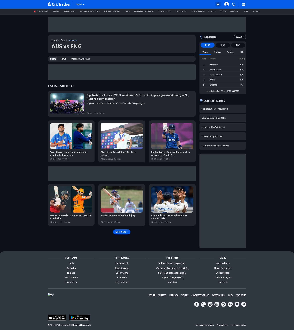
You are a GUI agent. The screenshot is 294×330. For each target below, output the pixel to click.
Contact (162, 295)
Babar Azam (122, 272)
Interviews (181, 11)
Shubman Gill (121, 263)
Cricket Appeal (223, 272)
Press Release (223, 263)
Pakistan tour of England (215, 108)
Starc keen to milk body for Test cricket (118, 153)
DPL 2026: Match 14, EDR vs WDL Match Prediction (70, 217)
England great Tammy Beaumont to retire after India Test (170, 153)
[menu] (243, 4)
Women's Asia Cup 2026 (214, 117)
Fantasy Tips (165, 11)
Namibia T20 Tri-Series (213, 127)
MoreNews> (122, 232)
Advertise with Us (200, 295)
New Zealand (71, 277)
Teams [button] (205, 52)
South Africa (71, 282)
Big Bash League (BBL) (172, 277)
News (55, 11)
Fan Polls (223, 282)
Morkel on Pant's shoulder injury (118, 215)
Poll (246, 11)
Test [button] (207, 45)
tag (63, 40)
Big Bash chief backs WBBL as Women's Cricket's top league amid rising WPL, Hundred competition (137, 97)
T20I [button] (238, 45)
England (71, 272)
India (71, 263)
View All (240, 37)
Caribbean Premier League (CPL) (172, 268)
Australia (71, 268)
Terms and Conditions (204, 325)
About (152, 295)
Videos (211, 11)
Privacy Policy (222, 325)
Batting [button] (217, 52)
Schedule (234, 11)
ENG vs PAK (69, 11)
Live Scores (42, 11)
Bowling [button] (230, 52)
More (255, 11)
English (79, 4)
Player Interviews (223, 268)
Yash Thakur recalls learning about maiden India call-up (69, 153)
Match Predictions (144, 11)
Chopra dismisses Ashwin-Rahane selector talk (169, 217)
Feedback (173, 295)
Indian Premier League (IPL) (172, 263)
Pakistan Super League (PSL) (172, 272)
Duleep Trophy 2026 (212, 136)
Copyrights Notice (238, 325)
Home (54, 40)
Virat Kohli (122, 277)
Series (223, 11)
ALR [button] (241, 52)
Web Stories (198, 11)
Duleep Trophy (111, 11)
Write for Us (218, 295)
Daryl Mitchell (122, 282)
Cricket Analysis (223, 277)
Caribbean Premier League (215, 145)
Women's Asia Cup (89, 11)
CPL (126, 11)
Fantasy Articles (80, 58)
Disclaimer (241, 295)
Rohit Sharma (121, 268)
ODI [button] (223, 45)
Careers (184, 295)
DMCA (230, 295)
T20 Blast (172, 282)
